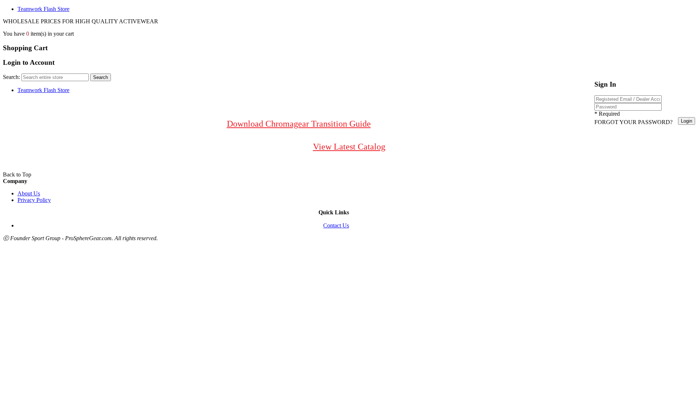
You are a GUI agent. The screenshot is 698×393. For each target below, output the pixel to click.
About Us (28, 193)
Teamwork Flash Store (43, 9)
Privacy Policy (34, 200)
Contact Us (336, 225)
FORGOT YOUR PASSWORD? (633, 122)
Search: (11, 77)
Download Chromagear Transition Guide (299, 123)
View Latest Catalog (349, 146)
